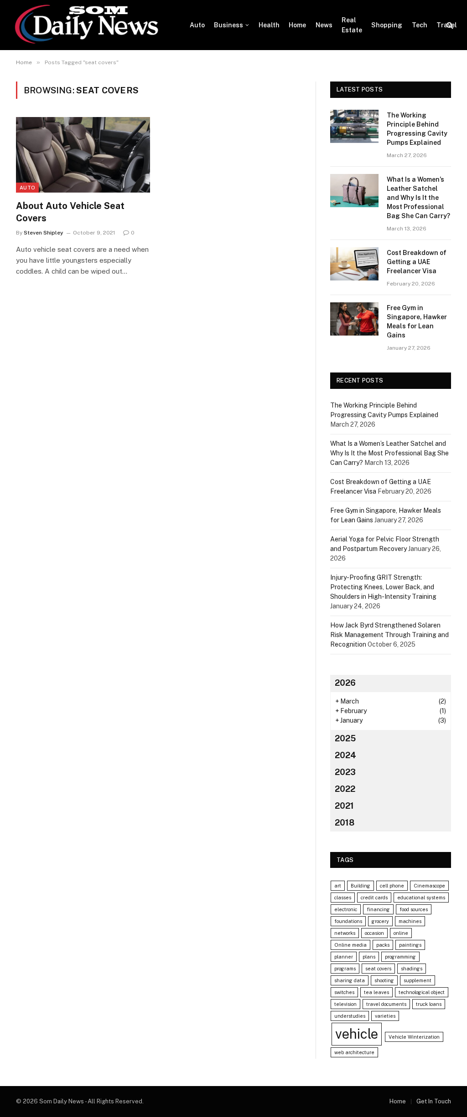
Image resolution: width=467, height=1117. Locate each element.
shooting (384, 980)
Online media (350, 945)
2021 (344, 806)
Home (297, 25)
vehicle (356, 1034)
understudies (349, 1016)
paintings (410, 945)
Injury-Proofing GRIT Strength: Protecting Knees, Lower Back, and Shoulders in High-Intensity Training (383, 587)
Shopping (386, 25)
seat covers (378, 968)
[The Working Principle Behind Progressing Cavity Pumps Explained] (354, 126)
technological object (422, 992)
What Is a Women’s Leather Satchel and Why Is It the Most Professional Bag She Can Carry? (418, 197)
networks (344, 933)
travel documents (386, 1004)
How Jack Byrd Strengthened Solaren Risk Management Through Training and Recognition (389, 635)
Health (269, 25)
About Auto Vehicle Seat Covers (70, 212)
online (401, 933)
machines (410, 921)
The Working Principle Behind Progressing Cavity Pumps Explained (417, 129)
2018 (344, 822)
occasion (374, 933)
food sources (414, 909)
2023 (345, 772)
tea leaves (376, 992)
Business (228, 25)
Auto (197, 25)
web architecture (354, 1052)
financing (378, 909)
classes (342, 897)
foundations (348, 921)
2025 (345, 738)
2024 (345, 755)
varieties (385, 1016)
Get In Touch (433, 1101)
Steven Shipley (43, 233)
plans (369, 956)
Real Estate (352, 25)
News (324, 25)
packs (382, 945)
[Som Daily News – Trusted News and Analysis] (91, 25)
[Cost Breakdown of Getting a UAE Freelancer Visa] (354, 264)
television (345, 1004)
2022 (345, 789)
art (337, 885)
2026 (345, 683)
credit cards (374, 897)
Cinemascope (429, 885)
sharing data (349, 980)
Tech (419, 25)
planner (343, 956)
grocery (380, 921)
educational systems (421, 897)
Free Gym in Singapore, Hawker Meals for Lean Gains (417, 321)
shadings (411, 968)
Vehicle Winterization (414, 1037)
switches (344, 992)
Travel (446, 25)
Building (360, 885)
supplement (417, 980)
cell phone (392, 885)
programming (400, 956)
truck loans (428, 1004)
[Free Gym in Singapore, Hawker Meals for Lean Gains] (354, 319)
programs (345, 968)
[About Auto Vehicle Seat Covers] (83, 154)
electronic (345, 909)
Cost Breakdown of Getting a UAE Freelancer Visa (416, 262)
